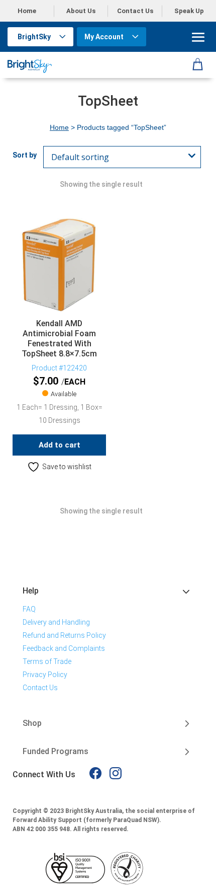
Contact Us (135, 11)
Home (27, 11)
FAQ (29, 609)
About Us (80, 11)
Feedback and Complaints (64, 648)
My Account (104, 37)
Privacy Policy (45, 675)
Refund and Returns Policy (64, 635)
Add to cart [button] (59, 445)
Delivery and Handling (56, 622)
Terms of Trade (47, 661)
